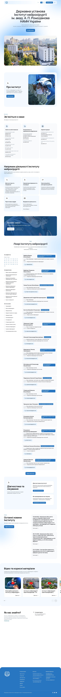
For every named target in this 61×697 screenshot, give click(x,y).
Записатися (19, 229)
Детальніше (10, 96)
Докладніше (6, 620)
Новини (21, 685)
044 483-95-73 (44, 133)
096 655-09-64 (8, 133)
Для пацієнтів (22, 677)
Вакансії (21, 683)
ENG (43, 2)
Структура (22, 675)
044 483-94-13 (43, 139)
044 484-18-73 (26, 137)
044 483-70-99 (8, 145)
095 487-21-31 (7, 134)
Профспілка (22, 681)
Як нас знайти (22, 687)
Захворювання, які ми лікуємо (39, 502)
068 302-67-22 (8, 139)
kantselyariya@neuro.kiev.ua (46, 134)
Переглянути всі (30, 473)
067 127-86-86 (26, 138)
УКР (41, 2)
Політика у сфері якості (50, 679)
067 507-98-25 (8, 156)
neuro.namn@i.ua (44, 136)
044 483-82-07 (8, 142)
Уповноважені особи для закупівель (50, 677)
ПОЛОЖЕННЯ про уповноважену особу (50, 674)
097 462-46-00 (8, 136)
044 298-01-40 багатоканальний (29, 136)
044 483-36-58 (26, 142)
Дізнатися (10, 229)
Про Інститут (22, 673)
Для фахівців (22, 679)
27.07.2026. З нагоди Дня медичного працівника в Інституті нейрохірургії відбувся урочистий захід (43, 551)
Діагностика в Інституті (38, 490)
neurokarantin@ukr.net (27, 134)
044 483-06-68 (8, 149)
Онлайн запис (49, 2)
